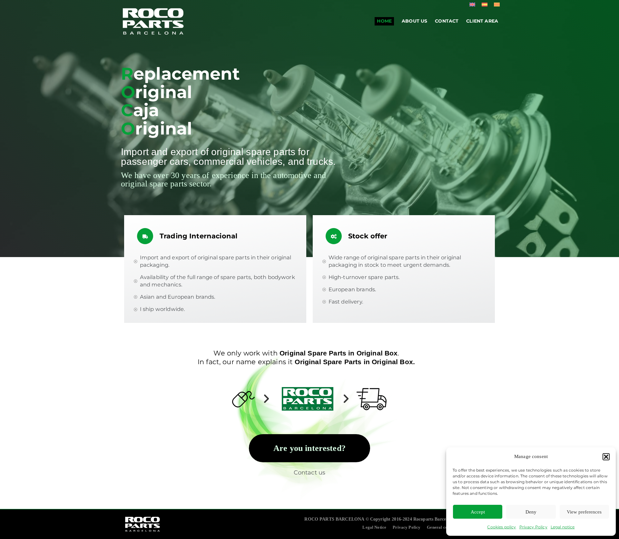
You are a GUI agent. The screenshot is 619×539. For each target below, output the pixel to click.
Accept (478, 511)
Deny (531, 511)
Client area (482, 21)
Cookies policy (501, 526)
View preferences (584, 511)
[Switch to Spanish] (484, 4)
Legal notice (563, 526)
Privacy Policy (533, 526)
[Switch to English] (472, 4)
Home (384, 21)
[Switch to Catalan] (497, 4)
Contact (446, 21)
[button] (606, 457)
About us (414, 21)
